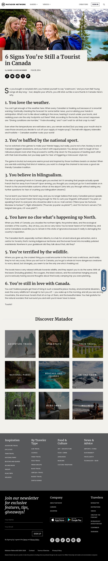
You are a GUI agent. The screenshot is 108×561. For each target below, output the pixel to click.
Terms (57, 295)
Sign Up (75, 289)
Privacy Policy (66, 295)
